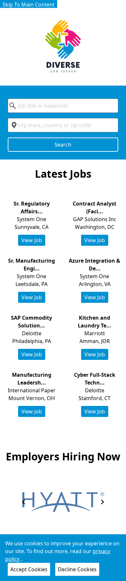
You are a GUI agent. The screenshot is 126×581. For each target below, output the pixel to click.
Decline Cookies (77, 569)
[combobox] (63, 106)
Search (63, 144)
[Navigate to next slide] (102, 502)
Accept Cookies (28, 569)
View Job (31, 240)
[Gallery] (63, 502)
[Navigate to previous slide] (23, 502)
